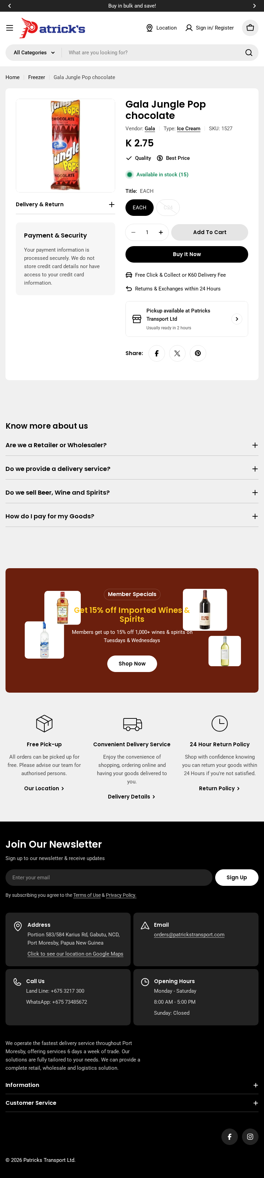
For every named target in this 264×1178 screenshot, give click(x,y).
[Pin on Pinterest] (198, 353)
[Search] (249, 52)
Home (13, 77)
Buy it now (187, 254)
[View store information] (236, 318)
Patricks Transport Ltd (48, 1160)
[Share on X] (177, 353)
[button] (10, 6)
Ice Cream (188, 128)
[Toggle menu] (10, 28)
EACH (139, 208)
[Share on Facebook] (156, 353)
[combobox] (132, 52)
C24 (172, 210)
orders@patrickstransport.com (189, 935)
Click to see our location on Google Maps (75, 954)
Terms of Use (87, 895)
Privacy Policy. (121, 895)
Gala (150, 128)
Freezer (36, 77)
